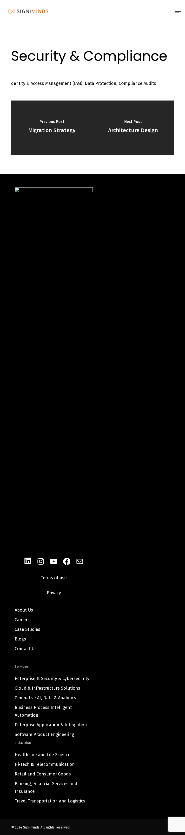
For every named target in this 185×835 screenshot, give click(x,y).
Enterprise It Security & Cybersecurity (52, 678)
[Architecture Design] (133, 128)
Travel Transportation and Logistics (50, 801)
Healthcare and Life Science (42, 754)
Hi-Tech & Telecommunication (45, 764)
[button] (178, 11)
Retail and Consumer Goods (43, 774)
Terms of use (54, 577)
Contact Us (26, 648)
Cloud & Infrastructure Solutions (47, 688)
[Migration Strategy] (51, 128)
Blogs (20, 639)
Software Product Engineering (44, 734)
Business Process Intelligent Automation (43, 711)
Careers (22, 619)
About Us (24, 610)
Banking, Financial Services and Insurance (46, 787)
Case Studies (27, 629)
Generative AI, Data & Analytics (45, 697)
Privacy (54, 592)
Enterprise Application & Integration (51, 724)
